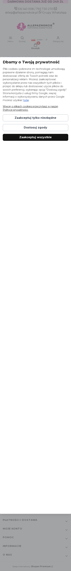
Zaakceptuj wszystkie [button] (35, 137)
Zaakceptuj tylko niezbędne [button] (35, 117)
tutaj (26, 100)
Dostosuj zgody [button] (35, 127)
